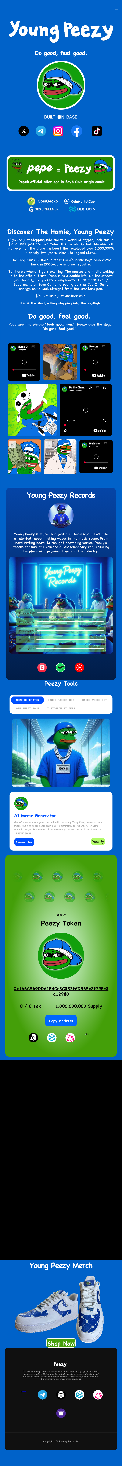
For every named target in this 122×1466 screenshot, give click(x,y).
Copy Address (61, 1020)
